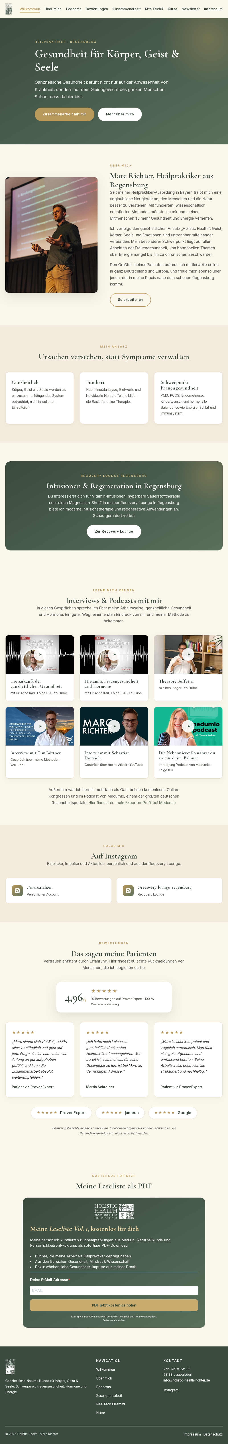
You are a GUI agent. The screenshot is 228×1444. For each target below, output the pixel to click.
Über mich (53, 9)
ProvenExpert (61, 1113)
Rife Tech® (154, 9)
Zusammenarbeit (126, 9)
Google (172, 1113)
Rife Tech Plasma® (110, 1404)
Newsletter (191, 9)
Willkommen (30, 9)
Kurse (172, 9)
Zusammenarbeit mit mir (64, 114)
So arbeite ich (130, 300)
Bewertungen (97, 9)
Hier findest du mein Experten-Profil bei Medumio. (132, 802)
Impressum (213, 9)
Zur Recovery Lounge (114, 531)
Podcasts (73, 9)
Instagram (171, 1390)
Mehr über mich (120, 114)
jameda (120, 1113)
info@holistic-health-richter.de (186, 1380)
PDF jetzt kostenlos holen (114, 1305)
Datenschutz (213, 1434)
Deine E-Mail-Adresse (49, 1279)
